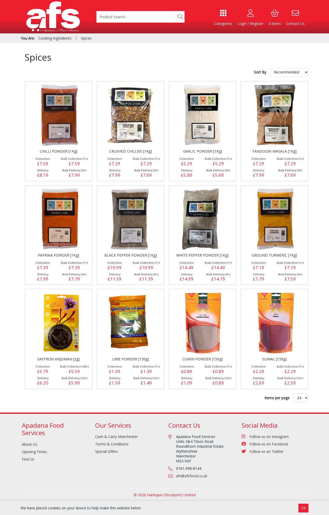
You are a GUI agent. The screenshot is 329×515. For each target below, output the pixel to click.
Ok (303, 507)
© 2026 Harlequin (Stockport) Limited (165, 494)
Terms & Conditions (112, 444)
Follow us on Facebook (268, 444)
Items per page (277, 397)
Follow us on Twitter (266, 451)
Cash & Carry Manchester (116, 436)
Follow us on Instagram (269, 436)
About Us (29, 444)
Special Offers (106, 451)
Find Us (28, 459)
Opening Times (34, 451)
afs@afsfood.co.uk (191, 475)
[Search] (180, 16)
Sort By (260, 72)
